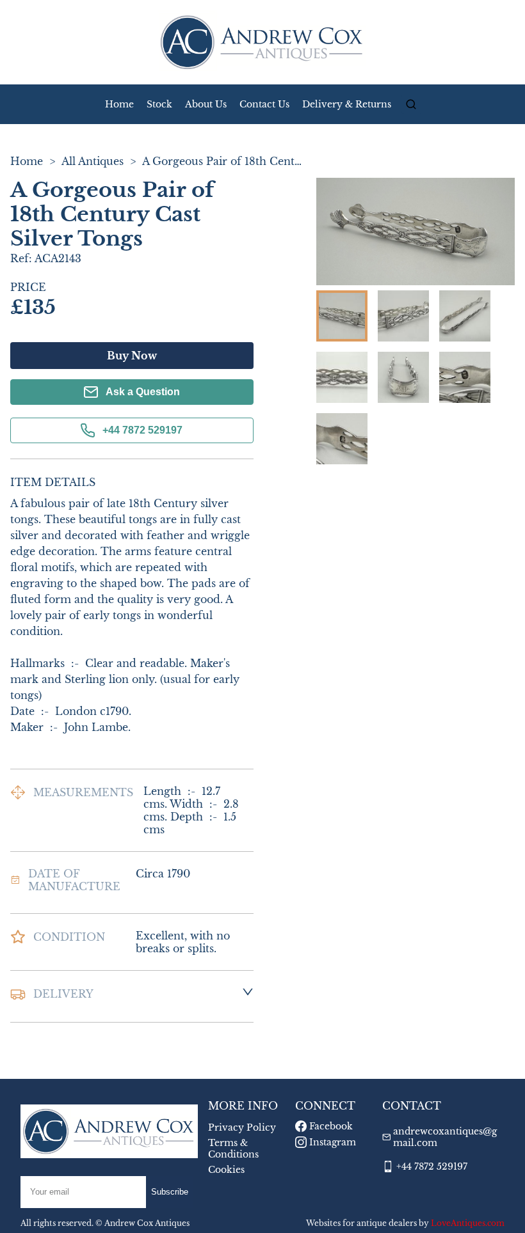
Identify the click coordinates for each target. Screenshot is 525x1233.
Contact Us (264, 104)
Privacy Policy (242, 1127)
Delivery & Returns (346, 104)
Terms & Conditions (233, 1148)
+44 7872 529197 (142, 430)
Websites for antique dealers (361, 1223)
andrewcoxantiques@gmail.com (445, 1137)
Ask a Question (143, 391)
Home (119, 104)
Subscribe (169, 1192)
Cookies (226, 1169)
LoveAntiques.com (468, 1223)
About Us (206, 104)
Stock (159, 104)
